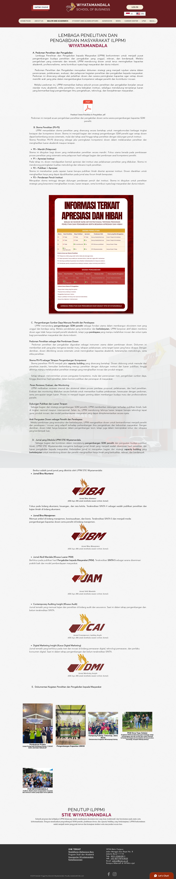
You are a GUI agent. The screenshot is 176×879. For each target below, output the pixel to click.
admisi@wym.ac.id (120, 861)
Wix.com (81, 876)
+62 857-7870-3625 (119, 858)
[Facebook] (108, 874)
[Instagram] (114, 874)
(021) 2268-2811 (118, 856)
